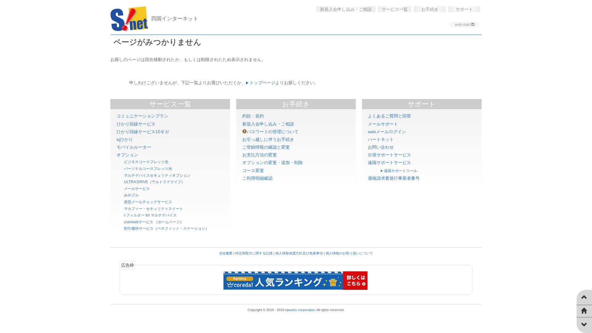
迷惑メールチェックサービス (148, 202)
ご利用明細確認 (257, 178)
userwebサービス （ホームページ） (154, 222)
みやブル (131, 195)
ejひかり (125, 139)
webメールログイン (387, 131)
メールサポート (383, 123)
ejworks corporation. (300, 310)
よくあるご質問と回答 (389, 115)
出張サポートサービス (389, 154)
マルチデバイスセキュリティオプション (157, 175)
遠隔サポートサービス (389, 162)
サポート (464, 9)
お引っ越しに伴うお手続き (268, 139)
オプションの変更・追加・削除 (272, 162)
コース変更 (253, 170)
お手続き (429, 9)
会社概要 (225, 253)
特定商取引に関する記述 (254, 253)
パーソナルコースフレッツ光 (148, 168)
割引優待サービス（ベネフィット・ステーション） (166, 228)
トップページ (262, 82)
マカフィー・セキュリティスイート (153, 209)
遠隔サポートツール (400, 171)
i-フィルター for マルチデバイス (150, 215)
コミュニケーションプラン (142, 115)
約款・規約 (253, 115)
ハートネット (381, 139)
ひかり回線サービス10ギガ (143, 131)
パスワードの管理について (272, 131)
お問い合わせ (381, 147)
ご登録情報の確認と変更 (266, 147)
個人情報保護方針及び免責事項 (299, 253)
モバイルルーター (134, 147)
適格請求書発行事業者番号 (394, 178)
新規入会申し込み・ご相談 (346, 9)
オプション (127, 154)
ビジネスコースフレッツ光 (146, 162)
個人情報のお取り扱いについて (349, 253)
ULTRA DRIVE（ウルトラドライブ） (154, 182)
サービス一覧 (395, 9)
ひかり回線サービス (136, 123)
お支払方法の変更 (259, 154)
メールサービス (137, 189)
